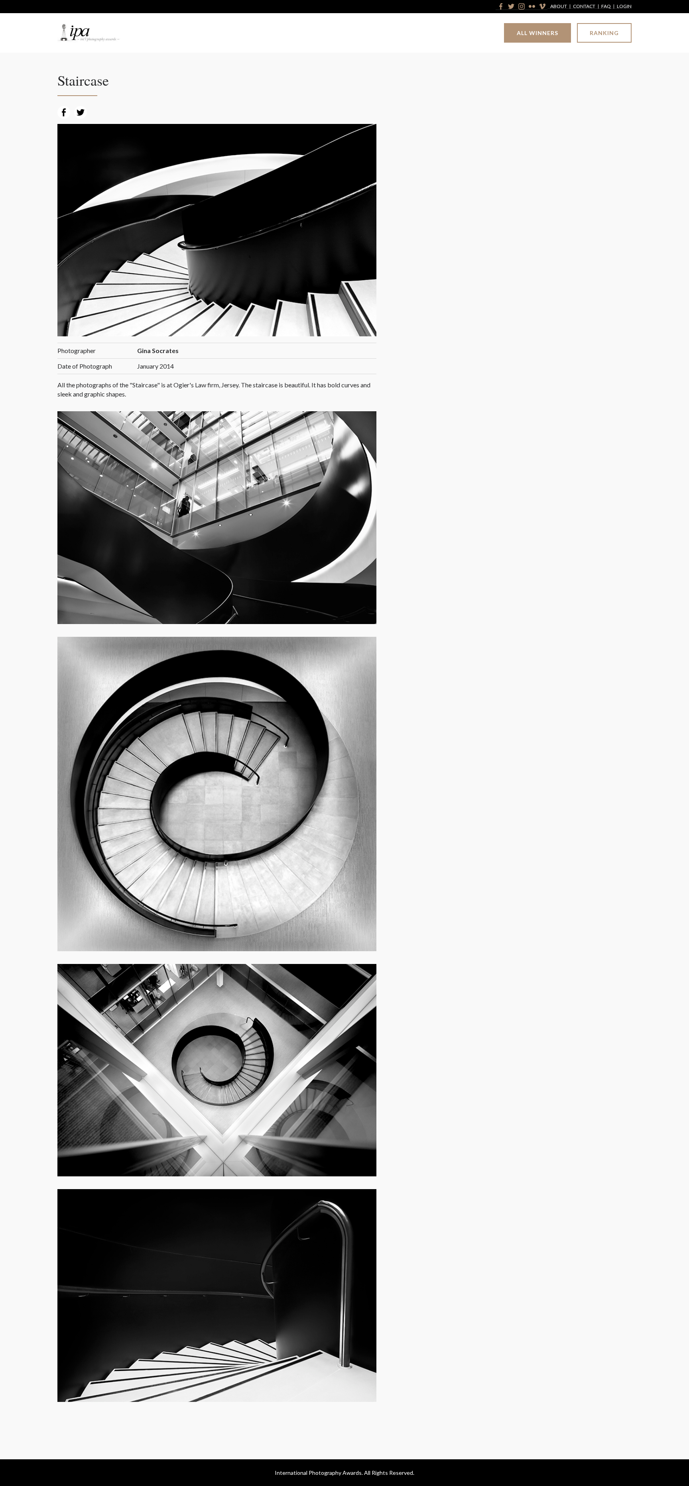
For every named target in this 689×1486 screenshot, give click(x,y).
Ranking (604, 32)
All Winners (537, 32)
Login (624, 6)
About (558, 6)
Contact (584, 6)
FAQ (606, 6)
